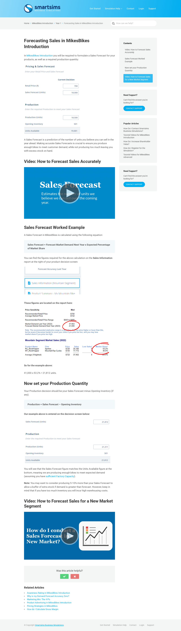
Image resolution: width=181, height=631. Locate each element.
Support (152, 8)
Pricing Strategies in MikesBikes (42, 606)
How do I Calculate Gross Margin (42, 609)
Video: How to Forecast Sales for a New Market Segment (137, 78)
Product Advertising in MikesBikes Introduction (49, 602)
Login (141, 8)
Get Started (95, 8)
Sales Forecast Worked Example (135, 60)
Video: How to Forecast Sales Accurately (137, 51)
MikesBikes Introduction (40, 55)
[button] (64, 576)
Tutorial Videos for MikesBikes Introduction (136, 136)
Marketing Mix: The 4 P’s (38, 599)
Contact (130, 8)
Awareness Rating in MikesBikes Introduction (48, 593)
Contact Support (134, 108)
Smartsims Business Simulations (49, 625)
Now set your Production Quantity (136, 69)
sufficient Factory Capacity (60, 476)
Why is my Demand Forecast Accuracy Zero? (48, 596)
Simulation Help (112, 8)
